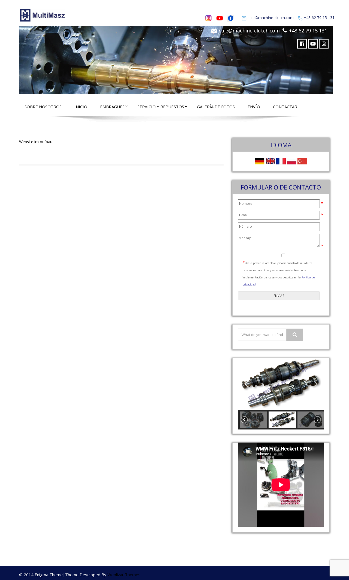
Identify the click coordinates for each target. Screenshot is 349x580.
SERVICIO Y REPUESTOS (160, 106)
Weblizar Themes (123, 574)
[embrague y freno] (176, 58)
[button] (246, 384)
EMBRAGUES (112, 106)
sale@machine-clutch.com (271, 17)
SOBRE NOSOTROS (43, 106)
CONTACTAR (285, 106)
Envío (254, 106)
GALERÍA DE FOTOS (216, 106)
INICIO (80, 106)
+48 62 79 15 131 (319, 17)
